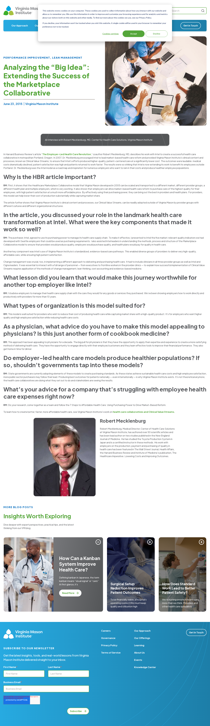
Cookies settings (110, 33)
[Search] (203, 11)
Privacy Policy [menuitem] (109, 645)
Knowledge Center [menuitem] (145, 667)
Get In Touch (196, 632)
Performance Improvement (26, 57)
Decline (156, 33)
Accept (133, 33)
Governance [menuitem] (108, 638)
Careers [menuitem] (106, 630)
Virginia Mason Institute (41, 104)
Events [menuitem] (138, 659)
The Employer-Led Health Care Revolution (66, 154)
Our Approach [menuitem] (19, 25)
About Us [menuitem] (139, 652)
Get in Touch (190, 25)
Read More (68, 592)
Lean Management (67, 57)
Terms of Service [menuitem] (111, 652)
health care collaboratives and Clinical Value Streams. (144, 411)
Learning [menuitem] (139, 645)
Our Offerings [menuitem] (142, 638)
